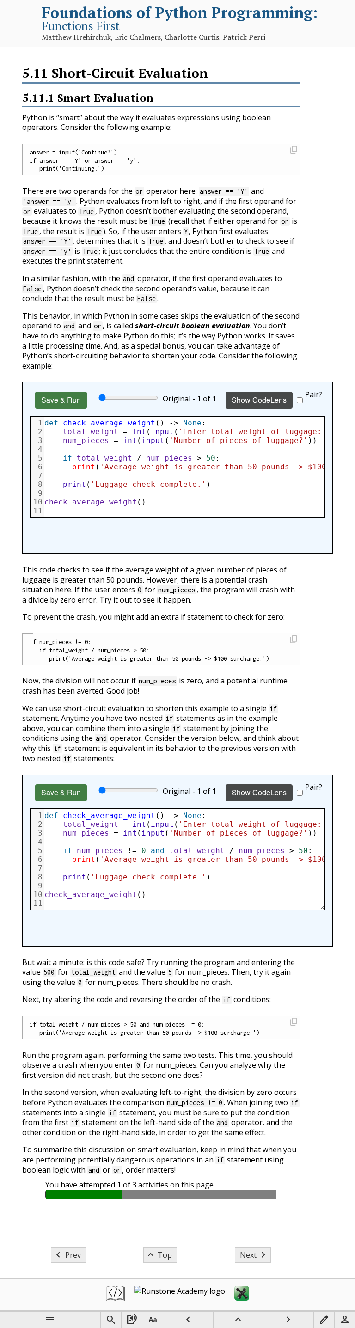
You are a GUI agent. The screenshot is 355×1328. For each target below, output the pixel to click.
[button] (293, 150)
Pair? (313, 394)
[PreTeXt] (115, 1294)
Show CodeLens (259, 399)
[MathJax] (241, 1294)
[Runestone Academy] (179, 1294)
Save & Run (61, 399)
